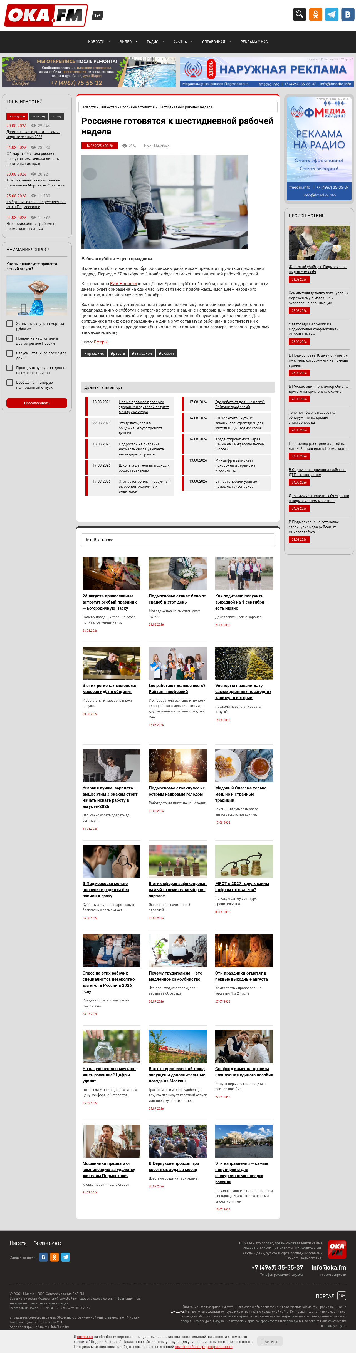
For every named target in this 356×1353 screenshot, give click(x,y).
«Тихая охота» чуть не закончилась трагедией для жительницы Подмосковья (239, 422)
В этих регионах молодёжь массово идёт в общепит (109, 688)
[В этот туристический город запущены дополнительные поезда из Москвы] (178, 1061)
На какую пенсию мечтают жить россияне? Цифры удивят (109, 1074)
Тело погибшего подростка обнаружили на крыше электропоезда (312, 417)
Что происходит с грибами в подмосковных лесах (30, 226)
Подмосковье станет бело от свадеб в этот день (177, 599)
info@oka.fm (329, 1267)
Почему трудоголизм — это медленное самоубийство (175, 976)
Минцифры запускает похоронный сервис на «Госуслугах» (235, 464)
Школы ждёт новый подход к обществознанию (144, 467)
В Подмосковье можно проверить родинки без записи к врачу (106, 889)
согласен (85, 1336)
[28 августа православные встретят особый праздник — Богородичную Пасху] (111, 588)
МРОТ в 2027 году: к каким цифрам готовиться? (242, 886)
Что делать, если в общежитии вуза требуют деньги (140, 427)
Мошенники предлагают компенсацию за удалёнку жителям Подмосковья (109, 1169)
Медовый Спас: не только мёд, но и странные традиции (240, 794)
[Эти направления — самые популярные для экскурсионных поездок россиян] (244, 1156)
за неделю (17, 116)
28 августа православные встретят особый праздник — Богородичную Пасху (110, 602)
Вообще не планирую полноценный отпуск (34, 385)
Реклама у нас (254, 41)
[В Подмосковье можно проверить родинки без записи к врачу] (111, 876)
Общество (108, 106)
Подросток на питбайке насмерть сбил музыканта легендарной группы (141, 448)
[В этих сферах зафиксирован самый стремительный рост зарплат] (178, 876)
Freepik (101, 342)
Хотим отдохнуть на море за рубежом (40, 326)
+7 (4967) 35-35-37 (277, 1267)
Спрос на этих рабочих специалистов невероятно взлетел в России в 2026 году (109, 982)
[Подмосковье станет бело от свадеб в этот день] (178, 588)
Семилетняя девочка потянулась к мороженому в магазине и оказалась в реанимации (318, 297)
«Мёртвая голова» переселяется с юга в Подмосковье (36, 204)
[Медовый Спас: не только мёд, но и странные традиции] (244, 780)
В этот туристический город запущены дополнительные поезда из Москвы (177, 1074)
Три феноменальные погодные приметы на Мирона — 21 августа (35, 182)
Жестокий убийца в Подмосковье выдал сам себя (318, 269)
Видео (126, 41)
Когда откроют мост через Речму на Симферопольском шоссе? (239, 443)
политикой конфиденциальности (204, 1346)
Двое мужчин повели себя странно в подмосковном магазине (319, 498)
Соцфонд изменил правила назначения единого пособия (244, 1071)
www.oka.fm (180, 1311)
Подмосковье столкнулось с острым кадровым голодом (177, 791)
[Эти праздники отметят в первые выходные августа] (244, 965)
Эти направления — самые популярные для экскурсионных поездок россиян (241, 1172)
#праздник (94, 352)
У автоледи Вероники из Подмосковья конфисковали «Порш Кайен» (313, 328)
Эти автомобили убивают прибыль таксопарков (237, 484)
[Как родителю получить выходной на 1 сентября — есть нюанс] (244, 588)
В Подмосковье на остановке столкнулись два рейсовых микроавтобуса (314, 526)
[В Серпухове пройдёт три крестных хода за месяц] (178, 1156)
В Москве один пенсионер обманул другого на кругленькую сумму (319, 388)
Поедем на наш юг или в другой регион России (37, 340)
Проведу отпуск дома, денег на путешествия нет (40, 370)
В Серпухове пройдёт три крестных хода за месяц (174, 1166)
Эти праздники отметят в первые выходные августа (241, 976)
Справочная (213, 41)
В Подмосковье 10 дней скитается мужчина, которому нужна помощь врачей (318, 359)
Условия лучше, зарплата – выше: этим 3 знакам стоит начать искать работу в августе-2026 (110, 797)
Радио (152, 41)
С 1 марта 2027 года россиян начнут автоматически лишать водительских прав (32, 158)
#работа (118, 352)
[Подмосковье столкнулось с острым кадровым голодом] (178, 780)
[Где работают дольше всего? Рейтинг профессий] (178, 678)
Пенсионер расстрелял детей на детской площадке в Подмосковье (318, 446)
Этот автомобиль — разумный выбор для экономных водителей (145, 486)
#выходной (142, 352)
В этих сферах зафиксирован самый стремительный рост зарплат (178, 889)
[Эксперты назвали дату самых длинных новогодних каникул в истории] (244, 678)
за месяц (38, 116)
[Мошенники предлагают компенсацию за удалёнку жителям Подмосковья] (111, 1156)
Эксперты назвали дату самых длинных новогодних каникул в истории (243, 691)
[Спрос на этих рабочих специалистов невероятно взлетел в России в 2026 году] (111, 965)
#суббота (166, 352)
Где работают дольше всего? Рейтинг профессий (240, 404)
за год (56, 116)
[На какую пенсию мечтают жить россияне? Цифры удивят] (111, 1061)
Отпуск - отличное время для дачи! (41, 355)
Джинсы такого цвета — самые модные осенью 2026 (33, 134)
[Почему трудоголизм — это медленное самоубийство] (178, 965)
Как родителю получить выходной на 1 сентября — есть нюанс (241, 602)
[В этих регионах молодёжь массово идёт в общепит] (111, 678)
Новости (96, 41)
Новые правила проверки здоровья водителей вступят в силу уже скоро (144, 406)
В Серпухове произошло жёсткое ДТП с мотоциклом (317, 472)
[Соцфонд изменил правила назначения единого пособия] (244, 1061)
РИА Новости (123, 283)
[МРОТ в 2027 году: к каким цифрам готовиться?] (244, 876)
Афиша (180, 41)
